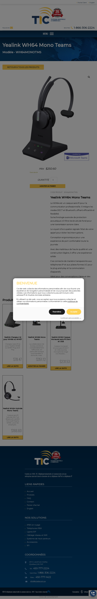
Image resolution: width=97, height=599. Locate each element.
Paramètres (57, 312)
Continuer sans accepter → (70, 318)
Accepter (73, 312)
